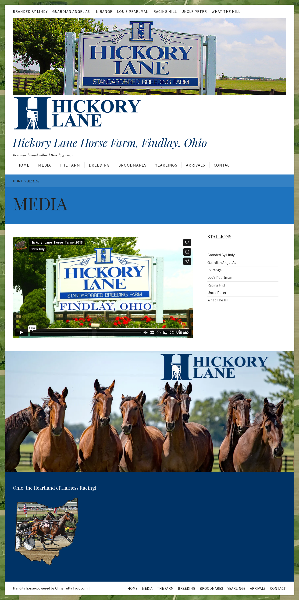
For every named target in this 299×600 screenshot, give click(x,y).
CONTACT (223, 165)
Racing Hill (165, 11)
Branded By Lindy (30, 11)
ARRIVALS (195, 165)
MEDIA (44, 165)
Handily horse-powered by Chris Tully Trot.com (50, 588)
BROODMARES (132, 165)
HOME (23, 165)
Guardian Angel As (71, 11)
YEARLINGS (166, 165)
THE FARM (70, 165)
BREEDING (99, 165)
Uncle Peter (194, 11)
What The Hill (226, 11)
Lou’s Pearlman (133, 11)
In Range (103, 11)
